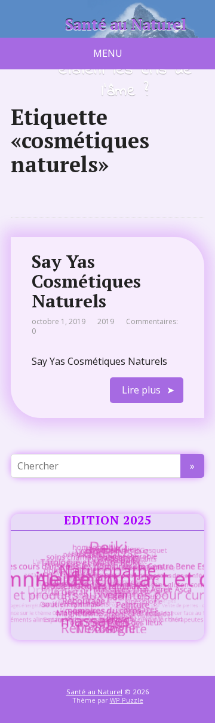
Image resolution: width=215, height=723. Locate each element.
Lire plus (141, 389)
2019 (105, 321)
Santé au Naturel (125, 24)
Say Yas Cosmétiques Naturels (86, 281)
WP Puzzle (126, 699)
